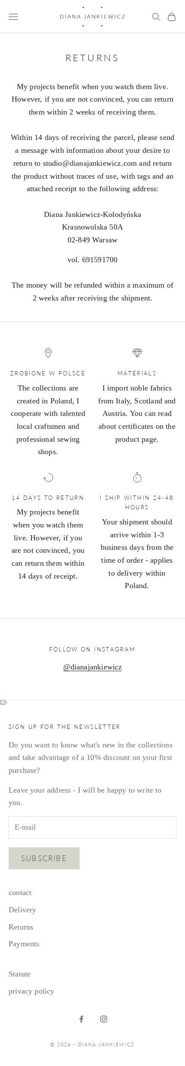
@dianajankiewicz (92, 667)
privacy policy (32, 991)
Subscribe (44, 858)
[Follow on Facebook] (81, 1019)
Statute (20, 974)
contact (20, 892)
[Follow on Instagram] (103, 1019)
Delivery (22, 909)
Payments (24, 943)
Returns (21, 927)
